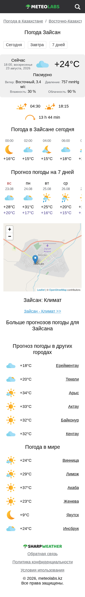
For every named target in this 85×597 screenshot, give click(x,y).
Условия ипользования (42, 570)
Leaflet (41, 289)
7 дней (58, 45)
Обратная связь (42, 554)
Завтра (37, 45)
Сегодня (14, 45)
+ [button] (9, 229)
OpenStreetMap (58, 289)
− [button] (9, 236)
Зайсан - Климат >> (42, 311)
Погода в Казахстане (23, 21)
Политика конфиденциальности (42, 562)
